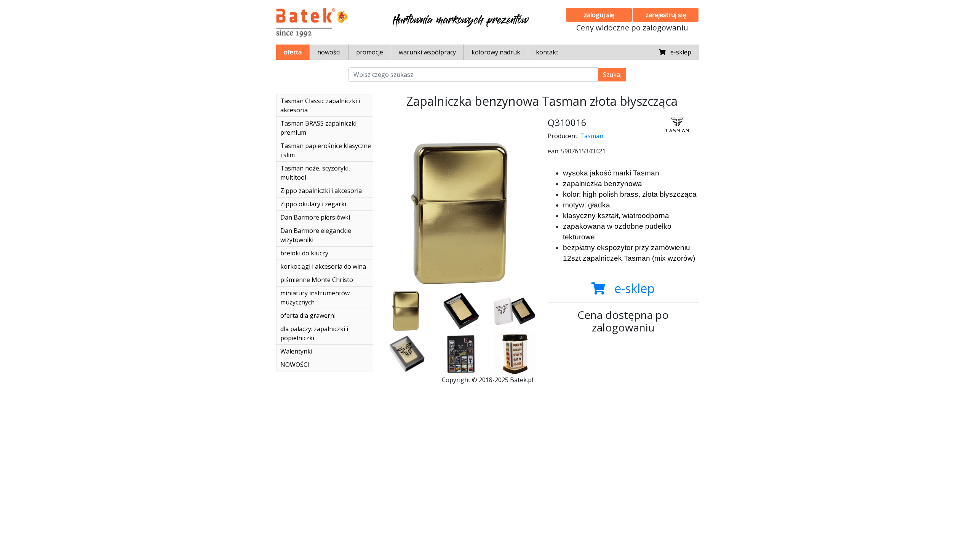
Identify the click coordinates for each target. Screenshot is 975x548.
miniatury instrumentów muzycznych (315, 297)
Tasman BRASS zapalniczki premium (318, 128)
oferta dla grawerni (308, 315)
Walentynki (296, 351)
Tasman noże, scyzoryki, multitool (315, 173)
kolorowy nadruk (496, 52)
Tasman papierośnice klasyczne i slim (325, 150)
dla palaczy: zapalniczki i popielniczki (314, 333)
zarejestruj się (666, 15)
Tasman (591, 136)
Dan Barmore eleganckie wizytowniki (315, 235)
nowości (328, 52)
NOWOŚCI (294, 364)
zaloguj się (599, 15)
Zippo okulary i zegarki (313, 204)
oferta (293, 52)
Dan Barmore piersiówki (315, 217)
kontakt (547, 52)
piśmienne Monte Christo (316, 280)
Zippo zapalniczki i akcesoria (321, 190)
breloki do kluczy (304, 253)
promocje (369, 52)
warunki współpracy (427, 52)
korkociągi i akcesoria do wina (323, 266)
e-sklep (678, 52)
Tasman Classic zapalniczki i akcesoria (320, 105)
